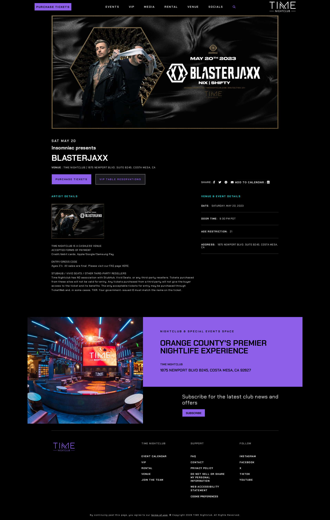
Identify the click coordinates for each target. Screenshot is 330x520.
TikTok (245, 474)
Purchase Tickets (53, 7)
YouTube (246, 479)
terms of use (159, 515)
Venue (193, 7)
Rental (171, 7)
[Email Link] (232, 182)
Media (149, 7)
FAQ (193, 456)
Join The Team (152, 479)
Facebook (247, 462)
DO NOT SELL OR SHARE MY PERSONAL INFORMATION (208, 477)
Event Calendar (154, 456)
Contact (197, 462)
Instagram (248, 456)
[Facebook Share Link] (214, 182)
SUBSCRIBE (193, 413)
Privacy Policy (202, 468)
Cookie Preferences (204, 496)
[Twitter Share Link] (220, 182)
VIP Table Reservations (120, 179)
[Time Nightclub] (64, 447)
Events (112, 7)
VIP (132, 7)
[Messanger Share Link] (226, 182)
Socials (215, 7)
